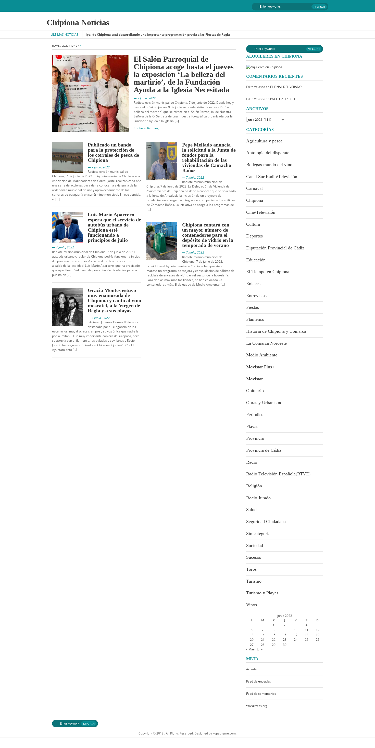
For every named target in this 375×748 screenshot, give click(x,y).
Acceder (252, 669)
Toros (251, 569)
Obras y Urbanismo (264, 402)
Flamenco (255, 319)
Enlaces (253, 283)
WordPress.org (256, 706)
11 (306, 630)
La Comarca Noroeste (266, 343)
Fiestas (252, 307)
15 (274, 635)
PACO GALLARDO (282, 99)
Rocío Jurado (258, 497)
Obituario (255, 390)
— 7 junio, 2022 (145, 98)
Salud (251, 509)
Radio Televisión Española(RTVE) (278, 473)
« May (250, 649)
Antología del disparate (267, 152)
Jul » (259, 649)
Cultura (253, 224)
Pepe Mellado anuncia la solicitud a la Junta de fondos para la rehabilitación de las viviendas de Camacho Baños (209, 157)
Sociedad (254, 545)
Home (56, 45)
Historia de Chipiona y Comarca (276, 331)
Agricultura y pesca (264, 140)
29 (274, 645)
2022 (65, 45)
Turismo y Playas (262, 592)
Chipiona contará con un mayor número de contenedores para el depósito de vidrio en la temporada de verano (207, 235)
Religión (254, 485)
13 (252, 635)
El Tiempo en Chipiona (267, 271)
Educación (256, 259)
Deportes (254, 235)
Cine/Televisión (260, 212)
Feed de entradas (258, 681)
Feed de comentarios (261, 693)
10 (295, 630)
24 (295, 639)
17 (295, 635)
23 (284, 639)
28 (263, 645)
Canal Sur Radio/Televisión (271, 176)
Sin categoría (258, 533)
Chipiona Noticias (78, 22)
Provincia (255, 438)
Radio (251, 462)
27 (252, 645)
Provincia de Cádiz (263, 450)
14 (263, 635)
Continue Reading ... (148, 128)
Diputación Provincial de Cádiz (275, 247)
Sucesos (253, 557)
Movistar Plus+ (260, 366)
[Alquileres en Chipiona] (264, 66)
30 (284, 645)
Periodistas (256, 414)
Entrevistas (256, 295)
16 (284, 635)
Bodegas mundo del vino (269, 164)
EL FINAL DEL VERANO (286, 87)
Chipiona (254, 200)
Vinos (251, 604)
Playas (252, 426)
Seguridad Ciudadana (266, 521)
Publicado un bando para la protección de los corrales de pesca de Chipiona (113, 152)
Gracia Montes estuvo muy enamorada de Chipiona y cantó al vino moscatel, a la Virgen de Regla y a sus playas (114, 300)
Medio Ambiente (261, 354)
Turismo (253, 581)
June (74, 45)
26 (317, 639)
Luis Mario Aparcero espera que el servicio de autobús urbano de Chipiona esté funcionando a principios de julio (114, 227)
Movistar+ (255, 378)
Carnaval (254, 188)
